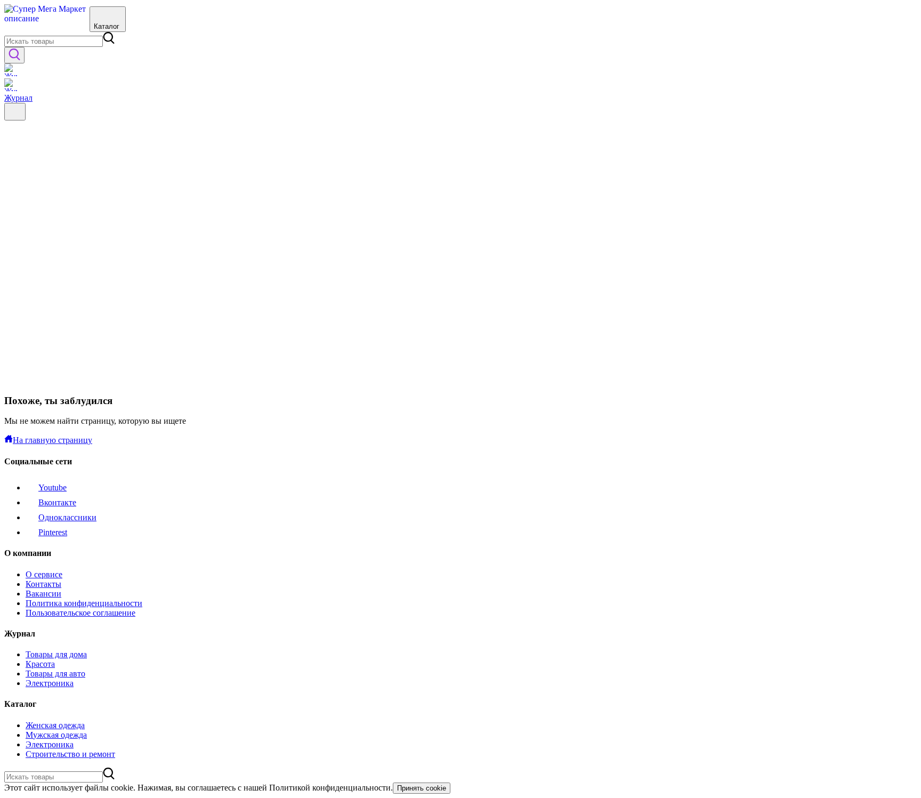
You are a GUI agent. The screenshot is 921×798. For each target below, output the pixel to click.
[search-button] (14, 55)
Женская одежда (55, 725)
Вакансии (43, 593)
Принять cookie (421, 788)
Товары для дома (56, 654)
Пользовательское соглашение (80, 612)
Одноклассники (67, 517)
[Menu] (15, 111)
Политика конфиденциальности (84, 603)
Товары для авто (55, 673)
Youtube (52, 487)
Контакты (43, 584)
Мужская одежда (56, 734)
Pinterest (52, 532)
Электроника (50, 683)
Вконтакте (57, 502)
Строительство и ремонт (70, 754)
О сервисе (44, 574)
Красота (40, 663)
